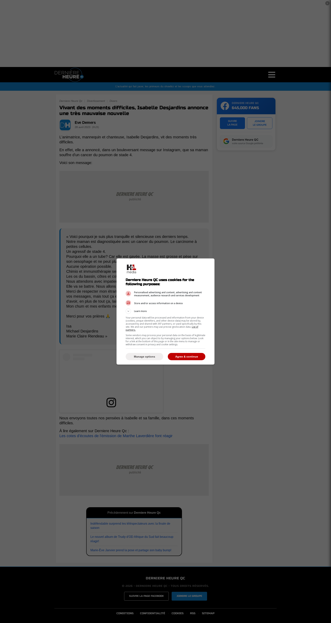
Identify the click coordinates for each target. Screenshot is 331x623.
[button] (165, 311)
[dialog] (165, 311)
